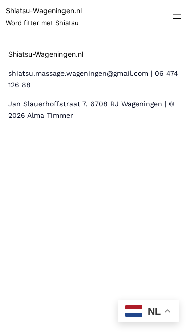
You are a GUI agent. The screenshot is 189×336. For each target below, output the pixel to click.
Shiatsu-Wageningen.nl (44, 10)
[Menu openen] (177, 17)
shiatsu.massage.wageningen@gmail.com (78, 73)
